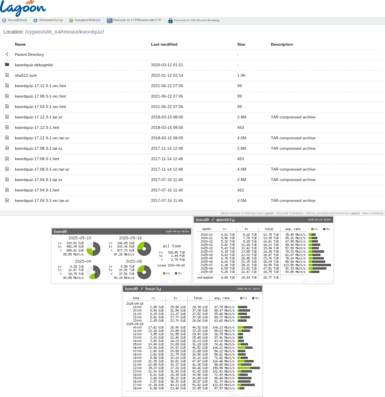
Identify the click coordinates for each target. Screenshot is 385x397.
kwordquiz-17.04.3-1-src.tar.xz (42, 200)
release (70, 32)
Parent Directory (29, 54)
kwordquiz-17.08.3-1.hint (37, 158)
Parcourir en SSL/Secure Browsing (196, 20)
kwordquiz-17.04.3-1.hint (37, 190)
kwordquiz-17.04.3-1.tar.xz (38, 179)
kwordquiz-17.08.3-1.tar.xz (38, 148)
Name (20, 44)
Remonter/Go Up (51, 20)
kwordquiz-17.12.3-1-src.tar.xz (42, 138)
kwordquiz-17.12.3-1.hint (37, 127)
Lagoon (269, 213)
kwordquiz (91, 32)
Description (282, 44)
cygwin (34, 32)
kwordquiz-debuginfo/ (34, 65)
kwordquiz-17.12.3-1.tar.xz (38, 117)
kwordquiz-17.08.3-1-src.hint (40, 96)
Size (241, 44)
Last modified (164, 44)
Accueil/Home (17, 20)
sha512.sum (26, 75)
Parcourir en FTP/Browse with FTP (136, 20)
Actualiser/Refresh (87, 20)
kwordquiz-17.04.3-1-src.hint (40, 106)
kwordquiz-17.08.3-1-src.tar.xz (42, 169)
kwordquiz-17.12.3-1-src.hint (40, 85)
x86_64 (52, 32)
